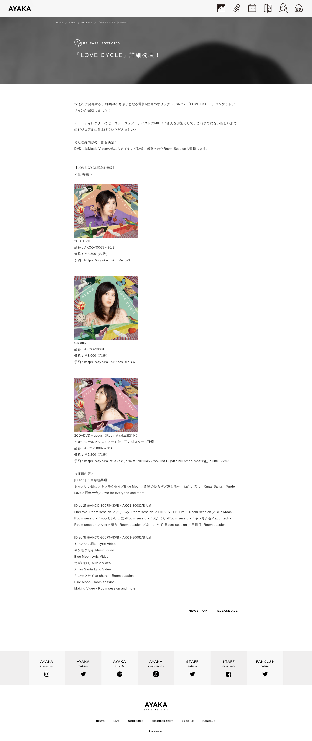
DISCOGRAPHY (162, 721)
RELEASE (87, 23)
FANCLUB (209, 721)
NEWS (72, 23)
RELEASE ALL (227, 610)
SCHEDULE (135, 721)
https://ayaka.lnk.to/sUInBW (110, 362)
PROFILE (188, 721)
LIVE (117, 721)
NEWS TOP (198, 610)
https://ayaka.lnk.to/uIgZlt (108, 260)
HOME (59, 23)
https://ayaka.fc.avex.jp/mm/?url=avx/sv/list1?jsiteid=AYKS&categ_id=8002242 (156, 461)
